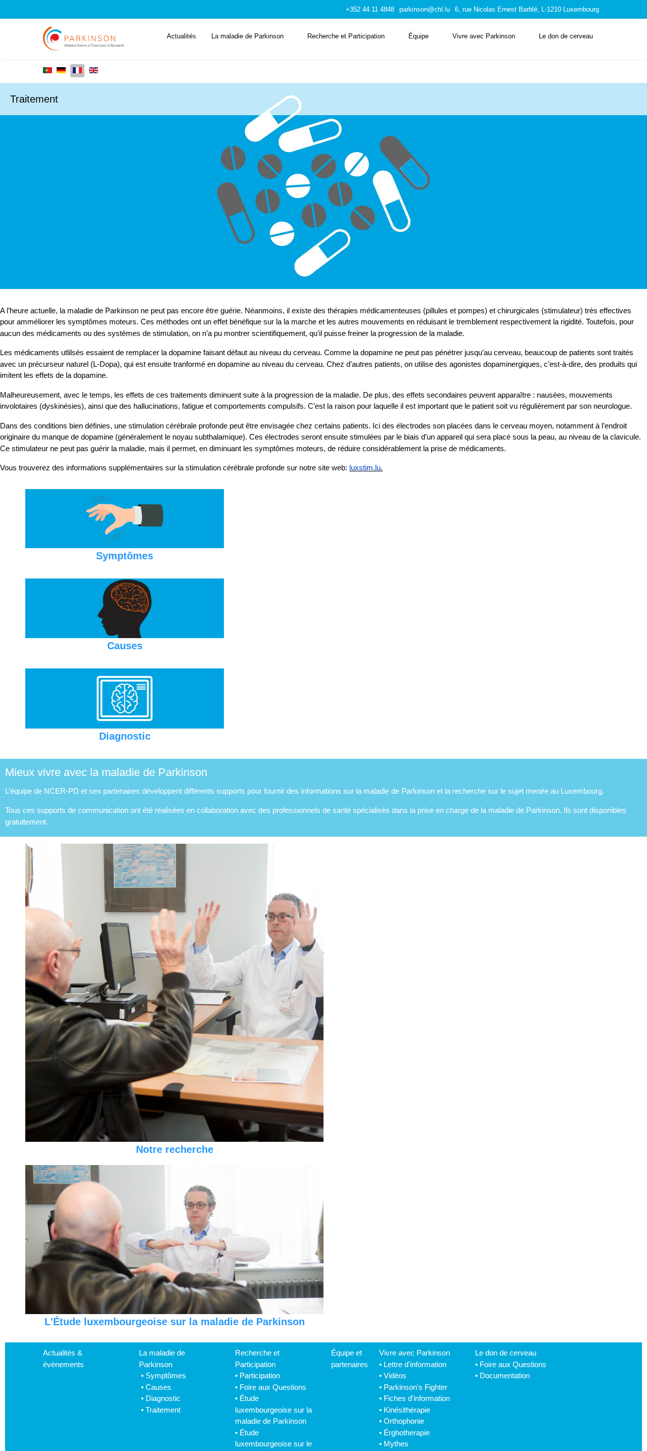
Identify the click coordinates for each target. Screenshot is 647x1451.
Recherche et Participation (346, 36)
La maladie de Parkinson (247, 36)
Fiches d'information (417, 1398)
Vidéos (395, 1375)
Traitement (163, 1410)
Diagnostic (163, 1398)
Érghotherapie (407, 1432)
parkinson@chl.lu (424, 9)
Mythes (396, 1443)
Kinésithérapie (407, 1410)
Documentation (505, 1375)
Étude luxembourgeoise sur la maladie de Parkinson (273, 1409)
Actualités (181, 36)
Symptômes (166, 1375)
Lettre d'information (415, 1364)
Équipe (418, 36)
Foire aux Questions (273, 1387)
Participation (260, 1375)
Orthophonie (404, 1421)
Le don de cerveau (566, 36)
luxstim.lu (365, 467)
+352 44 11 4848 (370, 9)
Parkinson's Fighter (415, 1387)
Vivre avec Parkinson (483, 36)
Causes (158, 1387)
